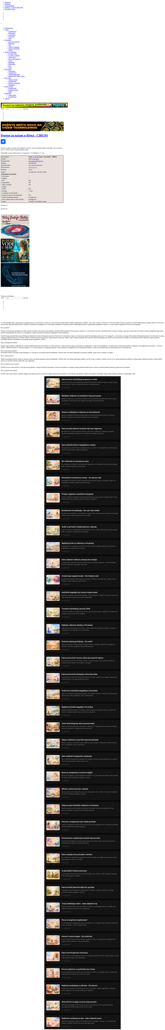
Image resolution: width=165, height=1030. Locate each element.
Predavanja (11, 33)
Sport (10, 67)
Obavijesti (11, 36)
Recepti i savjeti (13, 90)
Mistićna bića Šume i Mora (16, 76)
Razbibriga (8, 93)
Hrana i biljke (9, 86)
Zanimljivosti (12, 31)
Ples (9, 45)
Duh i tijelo (8, 69)
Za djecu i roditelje (14, 55)
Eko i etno (8, 78)
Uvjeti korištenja (10, 6)
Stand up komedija (14, 49)
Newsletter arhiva (10, 9)
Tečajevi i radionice (10, 52)
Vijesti (6, 30)
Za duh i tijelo (12, 54)
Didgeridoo (11, 64)
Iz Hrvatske (11, 35)
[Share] (82, 141)
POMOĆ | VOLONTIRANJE (14, 7)
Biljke (10, 92)
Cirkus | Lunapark (13, 47)
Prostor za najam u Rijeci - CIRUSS (24, 135)
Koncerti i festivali (13, 42)
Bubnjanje (11, 43)
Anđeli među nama (14, 74)
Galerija (7, 98)
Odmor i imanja (13, 79)
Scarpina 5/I (35, 159)
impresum (8, 4)
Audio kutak (12, 95)
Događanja (8, 40)
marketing (8, 2)
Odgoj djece (12, 57)
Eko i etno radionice (14, 59)
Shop (10, 38)
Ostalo (10, 50)
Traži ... (3, 109)
